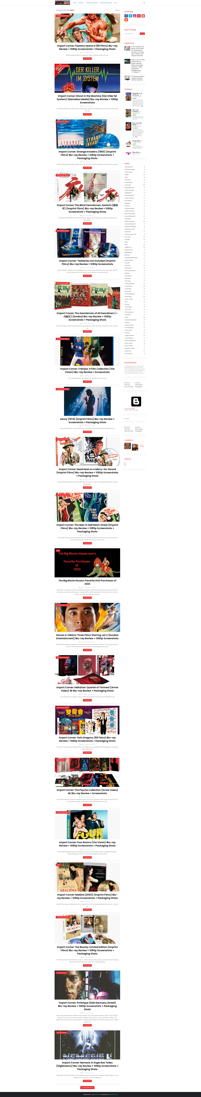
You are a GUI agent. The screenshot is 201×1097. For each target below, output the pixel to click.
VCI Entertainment (135, 327)
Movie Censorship (128, 386)
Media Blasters (135, 252)
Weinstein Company (135, 348)
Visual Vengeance (135, 338)
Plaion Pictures (135, 268)
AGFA (135, 177)
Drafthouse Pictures (135, 211)
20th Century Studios (135, 169)
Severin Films (135, 291)
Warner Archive (135, 343)
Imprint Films (135, 231)
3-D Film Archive (135, 172)
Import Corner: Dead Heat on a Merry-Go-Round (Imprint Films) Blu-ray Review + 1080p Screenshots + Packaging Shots (87, 473)
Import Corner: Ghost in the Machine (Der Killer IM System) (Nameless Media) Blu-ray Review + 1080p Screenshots (87, 99)
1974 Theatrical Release (63, 389)
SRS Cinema (135, 281)
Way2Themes (97, 1094)
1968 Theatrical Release (63, 283)
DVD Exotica (127, 384)
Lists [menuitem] (115, 2)
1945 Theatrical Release (63, 495)
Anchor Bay (135, 180)
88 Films (135, 174)
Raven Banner (135, 275)
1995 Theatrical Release (63, 605)
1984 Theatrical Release (63, 917)
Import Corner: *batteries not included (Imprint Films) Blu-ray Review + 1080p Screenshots (87, 262)
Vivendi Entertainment (135, 340)
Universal (135, 322)
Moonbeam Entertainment (135, 257)
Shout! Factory (135, 296)
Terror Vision (135, 309)
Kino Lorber (135, 237)
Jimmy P (83, 52)
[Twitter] (124, 464)
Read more (88, 58)
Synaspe (135, 304)
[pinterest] (139, 15)
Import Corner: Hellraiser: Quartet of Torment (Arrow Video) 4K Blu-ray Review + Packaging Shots (87, 689)
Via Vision (135, 333)
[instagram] (134, 15)
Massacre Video (135, 250)
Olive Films (135, 263)
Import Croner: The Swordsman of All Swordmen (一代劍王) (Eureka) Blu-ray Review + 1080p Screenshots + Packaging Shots (87, 316)
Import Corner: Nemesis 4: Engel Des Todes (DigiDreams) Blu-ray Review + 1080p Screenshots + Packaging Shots (87, 1066)
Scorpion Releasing (135, 283)
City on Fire (137, 382)
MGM (135, 242)
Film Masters (135, 218)
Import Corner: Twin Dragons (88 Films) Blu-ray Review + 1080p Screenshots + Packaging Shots (87, 739)
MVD (135, 244)
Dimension (135, 205)
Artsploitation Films (135, 187)
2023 (58, 550)
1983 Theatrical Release (63, 15)
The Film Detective (135, 312)
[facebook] (126, 15)
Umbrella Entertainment (135, 320)
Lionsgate (135, 239)
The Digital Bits (138, 386)
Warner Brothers (135, 345)
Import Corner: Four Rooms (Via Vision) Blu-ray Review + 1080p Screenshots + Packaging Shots (87, 844)
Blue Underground (135, 195)
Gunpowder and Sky (135, 229)
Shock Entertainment (135, 294)
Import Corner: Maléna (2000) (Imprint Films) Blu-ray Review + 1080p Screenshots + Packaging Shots (87, 896)
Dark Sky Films (135, 200)
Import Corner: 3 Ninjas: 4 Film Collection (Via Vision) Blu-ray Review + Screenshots (87, 370)
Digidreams (135, 203)
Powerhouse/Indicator (135, 270)
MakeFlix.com (135, 247)
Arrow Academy (135, 182)
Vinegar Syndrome (135, 335)
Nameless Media (135, 260)
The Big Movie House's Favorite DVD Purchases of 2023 (87, 582)
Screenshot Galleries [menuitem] (92, 2)
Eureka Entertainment (135, 216)
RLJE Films (135, 273)
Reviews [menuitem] (81, 2)
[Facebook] (124, 462)
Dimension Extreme (135, 208)
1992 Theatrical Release (63, 339)
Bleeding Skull (135, 193)
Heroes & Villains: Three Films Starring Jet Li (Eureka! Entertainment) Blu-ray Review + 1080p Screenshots (87, 636)
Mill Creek (135, 255)
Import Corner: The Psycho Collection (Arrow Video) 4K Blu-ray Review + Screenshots (87, 791)
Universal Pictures (135, 325)
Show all (117, 10)
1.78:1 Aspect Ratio (61, 972)
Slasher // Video (135, 299)
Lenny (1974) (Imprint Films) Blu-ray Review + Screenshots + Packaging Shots (87, 420)
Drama (58, 864)
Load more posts (88, 1087)
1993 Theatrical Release (63, 66)
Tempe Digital (135, 307)
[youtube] (143, 15)
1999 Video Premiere (61, 1032)
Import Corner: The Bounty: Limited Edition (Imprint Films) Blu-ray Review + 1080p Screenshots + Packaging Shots (87, 950)
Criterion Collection (135, 198)
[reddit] (126, 19)
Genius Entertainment (135, 224)
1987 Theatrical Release (63, 231)
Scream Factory (135, 286)
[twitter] (130, 15)
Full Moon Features (135, 221)
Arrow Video (135, 185)
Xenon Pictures (135, 353)
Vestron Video (135, 330)
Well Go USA (135, 351)
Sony (135, 301)
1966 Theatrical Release (63, 439)
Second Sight (135, 288)
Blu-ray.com (127, 382)
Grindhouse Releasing (135, 226)
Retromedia (135, 278)
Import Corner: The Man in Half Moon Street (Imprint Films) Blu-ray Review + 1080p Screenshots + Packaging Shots (87, 528)
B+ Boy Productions (135, 190)
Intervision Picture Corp (135, 234)
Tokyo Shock (135, 314)
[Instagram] (124, 465)
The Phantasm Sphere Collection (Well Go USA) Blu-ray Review (137, 78)
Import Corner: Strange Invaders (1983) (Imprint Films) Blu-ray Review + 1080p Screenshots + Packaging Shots (87, 155)
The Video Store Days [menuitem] (106, 2)
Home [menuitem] (74, 2)
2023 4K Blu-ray (60, 760)
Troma (135, 317)
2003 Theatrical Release (63, 175)
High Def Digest (138, 384)
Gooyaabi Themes (113, 1094)
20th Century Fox (135, 167)
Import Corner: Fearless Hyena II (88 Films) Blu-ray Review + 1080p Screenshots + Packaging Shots (87, 47)
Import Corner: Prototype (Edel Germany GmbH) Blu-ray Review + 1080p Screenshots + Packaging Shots (87, 1006)
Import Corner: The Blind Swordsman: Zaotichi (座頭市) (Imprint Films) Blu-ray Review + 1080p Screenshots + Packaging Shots (87, 208)
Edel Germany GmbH (135, 213)
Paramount (135, 265)
